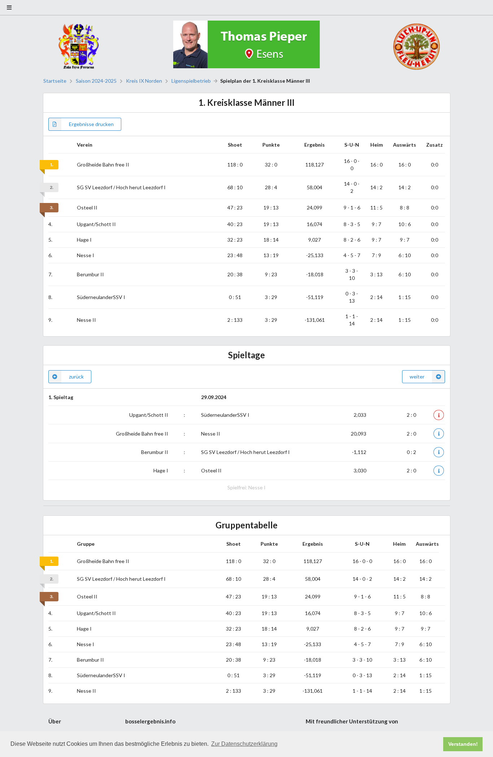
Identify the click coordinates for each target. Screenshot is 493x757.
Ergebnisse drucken (91, 124)
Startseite (54, 80)
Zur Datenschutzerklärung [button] (244, 744)
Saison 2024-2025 (96, 80)
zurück (76, 376)
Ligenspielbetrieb (191, 80)
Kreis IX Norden (144, 80)
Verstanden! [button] (463, 744)
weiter (417, 376)
